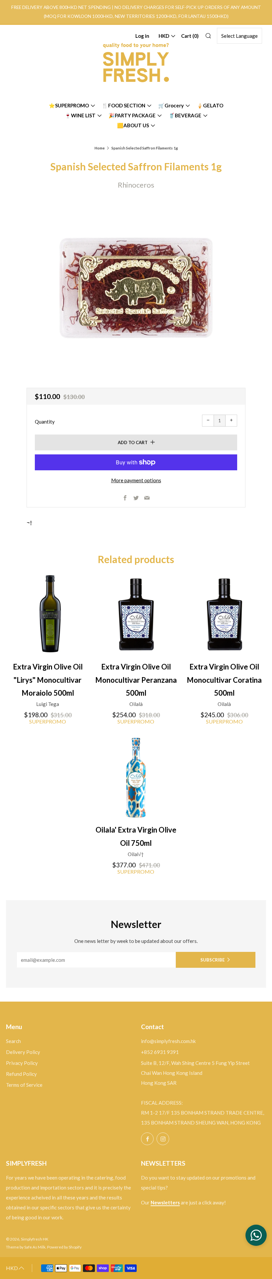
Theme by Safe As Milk (25, 1247)
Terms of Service (24, 1085)
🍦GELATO (210, 105)
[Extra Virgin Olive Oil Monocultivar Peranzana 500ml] (135, 614)
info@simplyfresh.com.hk (168, 1041)
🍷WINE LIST (80, 115)
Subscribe (212, 959)
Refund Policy (21, 1074)
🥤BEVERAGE (185, 115)
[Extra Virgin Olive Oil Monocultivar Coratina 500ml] (224, 614)
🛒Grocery (171, 105)
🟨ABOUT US (133, 125)
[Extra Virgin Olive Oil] (47, 614)
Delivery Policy (23, 1052)
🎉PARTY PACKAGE (132, 115)
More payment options (136, 480)
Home (100, 148)
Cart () (190, 36)
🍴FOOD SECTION (123, 105)
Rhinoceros (136, 184)
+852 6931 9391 (160, 1052)
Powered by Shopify (64, 1247)
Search (13, 1041)
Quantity (45, 422)
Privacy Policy (22, 1063)
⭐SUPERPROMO (69, 105)
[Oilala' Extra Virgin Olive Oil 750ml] (135, 777)
